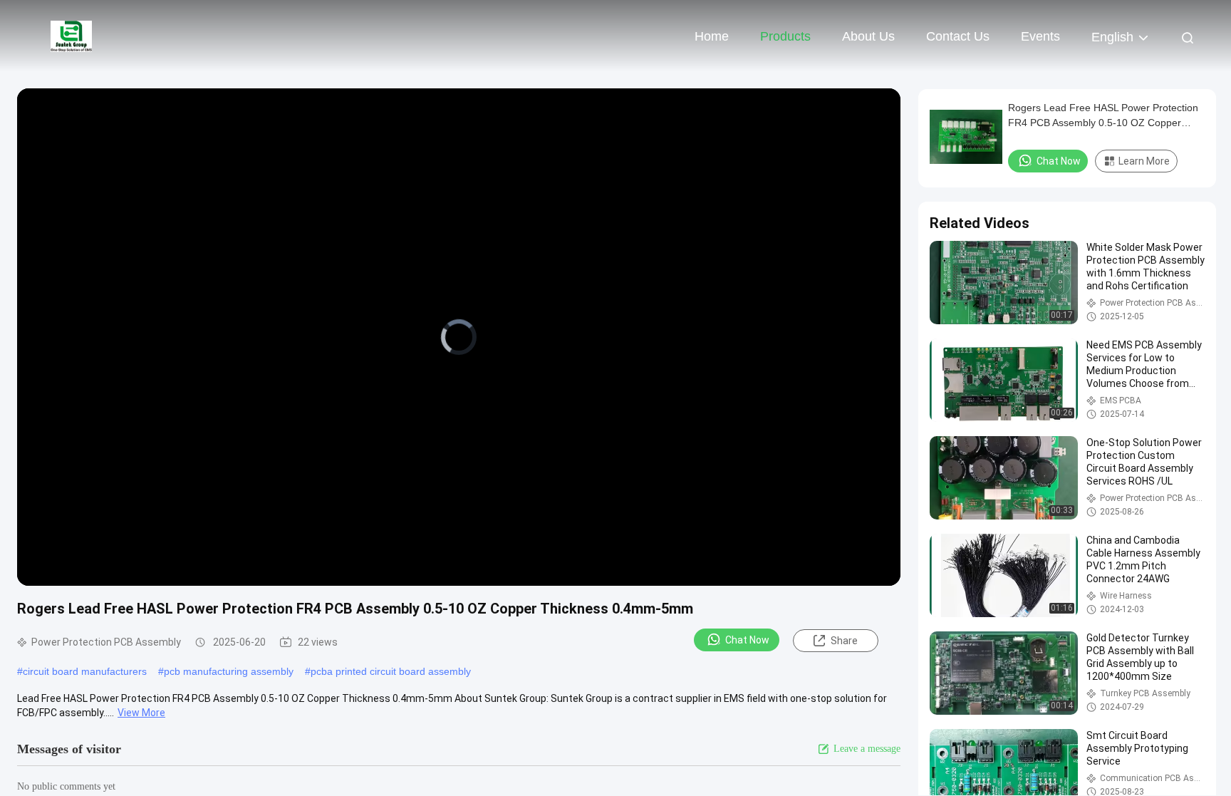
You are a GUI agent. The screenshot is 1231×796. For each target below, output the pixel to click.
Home (712, 36)
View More (141, 712)
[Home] (71, 35)
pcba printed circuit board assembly (391, 671)
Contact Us (958, 36)
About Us (868, 36)
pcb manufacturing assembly (229, 671)
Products (785, 36)
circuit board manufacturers (85, 671)
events (1040, 36)
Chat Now (747, 640)
